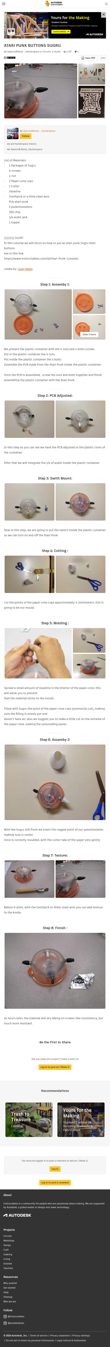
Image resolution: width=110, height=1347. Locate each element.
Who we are (9, 1301)
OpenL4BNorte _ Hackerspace (23, 51)
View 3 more (89, 334)
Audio (57, 51)
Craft (6, 1249)
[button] (3, 4)
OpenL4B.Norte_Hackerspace (26, 149)
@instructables (16, 1316)
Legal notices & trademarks (71, 1340)
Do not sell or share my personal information (30, 1340)
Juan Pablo (25, 269)
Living (6, 1259)
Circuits (47, 51)
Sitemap (7, 1297)
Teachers (8, 1268)
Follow (25, 136)
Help (6, 1292)
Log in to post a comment (55, 1182)
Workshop (8, 1240)
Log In (55, 1169)
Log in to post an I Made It (55, 1067)
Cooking (7, 1254)
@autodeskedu (16, 1323)
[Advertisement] (55, 25)
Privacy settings (81, 1335)
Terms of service (39, 1335)
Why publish (10, 1283)
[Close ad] (103, 15)
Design (7, 1245)
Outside (7, 1263)
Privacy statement (60, 1335)
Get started (9, 1287)
